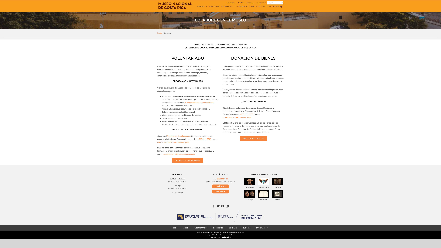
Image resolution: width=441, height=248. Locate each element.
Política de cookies (227, 232)
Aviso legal (200, 232)
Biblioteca (263, 200)
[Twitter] (218, 206)
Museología (249, 200)
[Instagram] (227, 206)
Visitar (185, 228)
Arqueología (250, 187)
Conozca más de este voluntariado (199, 103)
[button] (281, 7)
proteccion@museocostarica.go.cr (237, 117)
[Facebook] (213, 206)
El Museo (246, 228)
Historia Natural (264, 187)
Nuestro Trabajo (201, 228)
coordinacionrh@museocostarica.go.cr (173, 142)
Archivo (277, 200)
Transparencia (262, 228)
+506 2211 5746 (204, 139)
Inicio (175, 228)
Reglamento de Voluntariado (178, 136)
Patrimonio (277, 187)
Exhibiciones (218, 228)
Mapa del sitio (239, 232)
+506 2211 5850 (246, 114)
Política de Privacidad (212, 232)
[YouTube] (222, 206)
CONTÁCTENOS (220, 186)
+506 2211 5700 (222, 179)
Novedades (233, 228)
